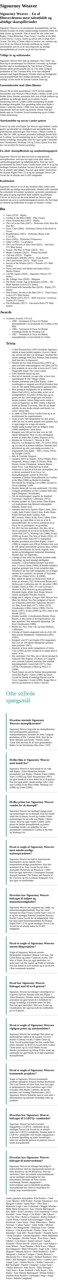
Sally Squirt (40, 1270)
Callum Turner (23, 1225)
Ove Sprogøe (13, 1238)
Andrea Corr (50, 1259)
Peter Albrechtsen (38, 1222)
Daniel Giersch (35, 1241)
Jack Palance (50, 1243)
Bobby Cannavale (44, 1262)
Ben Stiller (11, 1211)
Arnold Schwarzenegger (31, 1219)
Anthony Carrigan (26, 1254)
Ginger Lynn (12, 1262)
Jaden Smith (37, 1225)
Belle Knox (41, 1246)
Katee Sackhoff (26, 1270)
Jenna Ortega (22, 1214)
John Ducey (29, 1267)
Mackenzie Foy (13, 1257)
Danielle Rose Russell (16, 1275)
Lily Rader (35, 1214)
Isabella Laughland (23, 1278)
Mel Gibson (48, 1214)
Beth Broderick (40, 1251)
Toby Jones (11, 1270)
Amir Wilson (12, 1246)
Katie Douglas (14, 1235)
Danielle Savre (50, 1233)
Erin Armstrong (42, 1211)
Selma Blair (29, 1203)
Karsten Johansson (43, 1201)
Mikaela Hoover (23, 1251)
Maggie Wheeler (48, 1206)
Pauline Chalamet (29, 1265)
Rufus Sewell (22, 1243)
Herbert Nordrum (43, 1257)
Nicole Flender (34, 1233)
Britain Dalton (46, 1273)
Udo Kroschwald (24, 1230)
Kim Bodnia (40, 1198)
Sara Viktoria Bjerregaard (42, 1209)
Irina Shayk (22, 1222)
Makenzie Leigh (13, 1206)
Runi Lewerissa (25, 1211)
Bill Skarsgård (19, 1259)
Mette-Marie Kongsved (17, 1209)
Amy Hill (21, 1233)
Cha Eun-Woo (12, 1217)
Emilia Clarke (40, 1230)
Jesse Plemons (26, 1246)
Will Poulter (26, 1201)
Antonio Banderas (31, 1235)
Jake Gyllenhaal (30, 1206)
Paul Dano (43, 1238)
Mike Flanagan (44, 1267)
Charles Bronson (14, 1267)
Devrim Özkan (29, 1238)
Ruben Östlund (48, 1217)
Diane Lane (36, 1243)
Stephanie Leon (38, 1227)
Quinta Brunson (44, 1254)
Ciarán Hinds (12, 1219)
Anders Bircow (27, 1262)
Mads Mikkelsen (50, 1235)
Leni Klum (20, 1241)
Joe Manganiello (21, 1227)
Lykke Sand (45, 1265)
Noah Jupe (28, 1257)
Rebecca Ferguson (30, 1217)
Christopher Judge (37, 1275)
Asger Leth (44, 1249)
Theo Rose (42, 1203)
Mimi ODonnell (29, 1249)
